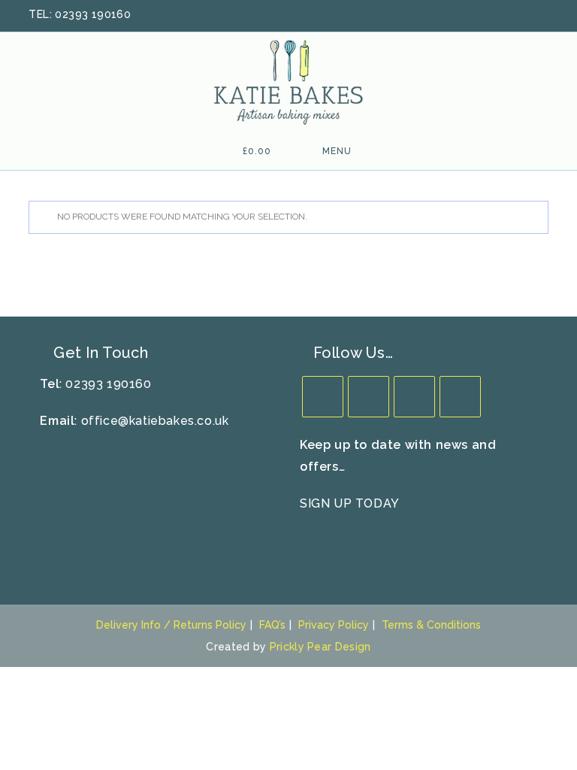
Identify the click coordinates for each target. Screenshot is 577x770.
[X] (322, 396)
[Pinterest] (460, 396)
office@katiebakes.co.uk (155, 421)
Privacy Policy (333, 625)
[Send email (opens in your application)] (540, 15)
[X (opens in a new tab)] (465, 15)
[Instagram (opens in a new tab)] (523, 15)
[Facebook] (368, 396)
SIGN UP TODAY (350, 503)
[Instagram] (414, 396)
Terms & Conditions (431, 625)
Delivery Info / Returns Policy (171, 625)
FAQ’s (272, 625)
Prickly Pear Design (320, 647)
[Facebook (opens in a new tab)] (484, 15)
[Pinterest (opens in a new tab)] (504, 15)
